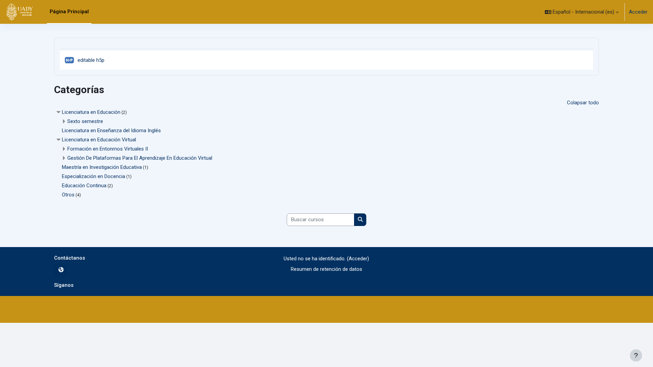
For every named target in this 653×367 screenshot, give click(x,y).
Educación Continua (84, 185)
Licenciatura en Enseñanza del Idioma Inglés (111, 130)
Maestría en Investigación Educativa (102, 167)
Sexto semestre (85, 121)
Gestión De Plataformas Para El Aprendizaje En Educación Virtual (139, 158)
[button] (581, 12)
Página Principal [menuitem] (69, 11)
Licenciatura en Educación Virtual (99, 140)
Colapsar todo (583, 103)
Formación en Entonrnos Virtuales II (107, 149)
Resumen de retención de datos (326, 269)
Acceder (638, 12)
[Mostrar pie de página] (636, 355)
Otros (68, 195)
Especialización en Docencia (93, 176)
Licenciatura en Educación (91, 112)
